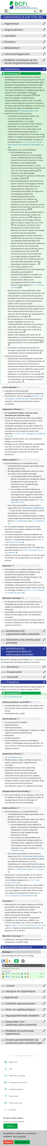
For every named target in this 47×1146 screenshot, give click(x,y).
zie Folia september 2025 (27, 111)
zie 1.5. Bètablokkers (38, 659)
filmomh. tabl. (6, 971)
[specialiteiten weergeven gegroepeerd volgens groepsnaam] (9, 961)
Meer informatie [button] (19, 1136)
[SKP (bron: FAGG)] (6, 973)
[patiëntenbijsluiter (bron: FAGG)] (9, 973)
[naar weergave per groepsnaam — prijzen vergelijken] (3, 973)
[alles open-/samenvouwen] (43, 965)
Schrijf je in (10, 1126)
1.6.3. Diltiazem (38, 521)
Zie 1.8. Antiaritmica (12, 697)
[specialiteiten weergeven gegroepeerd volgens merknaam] (3, 961)
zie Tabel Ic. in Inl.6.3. (17, 925)
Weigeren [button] (8, 1142)
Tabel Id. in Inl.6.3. (37, 925)
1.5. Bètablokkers (21, 521)
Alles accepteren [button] (22, 1142)
